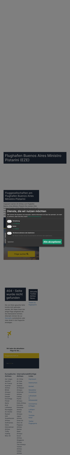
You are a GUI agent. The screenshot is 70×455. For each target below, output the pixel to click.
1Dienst (16, 228)
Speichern (11, 242)
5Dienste (16, 223)
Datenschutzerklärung (34, 216)
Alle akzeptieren (52, 241)
